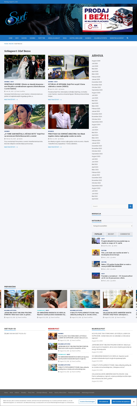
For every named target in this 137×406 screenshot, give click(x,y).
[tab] (98, 234)
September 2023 (97, 154)
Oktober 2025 (96, 87)
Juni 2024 (95, 130)
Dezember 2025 (97, 82)
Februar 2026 (96, 77)
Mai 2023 (95, 164)
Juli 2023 (95, 159)
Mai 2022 (95, 196)
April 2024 (95, 135)
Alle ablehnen (103, 401)
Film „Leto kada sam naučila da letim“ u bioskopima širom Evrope (115, 254)
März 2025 (95, 106)
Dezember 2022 (97, 177)
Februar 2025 (96, 108)
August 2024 (96, 124)
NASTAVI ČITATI (9, 99)
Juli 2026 (95, 63)
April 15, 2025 (54, 89)
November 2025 (97, 85)
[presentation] (128, 287)
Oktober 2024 (96, 119)
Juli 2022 (95, 191)
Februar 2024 (96, 140)
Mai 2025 (95, 100)
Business (88, 38)
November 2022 (97, 180)
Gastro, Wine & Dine (76, 38)
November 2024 (97, 116)
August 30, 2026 (10, 317)
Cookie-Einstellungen (87, 401)
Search (130, 206)
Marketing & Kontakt (117, 38)
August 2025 (96, 92)
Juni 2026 (95, 66)
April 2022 (95, 199)
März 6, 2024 (53, 139)
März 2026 (95, 74)
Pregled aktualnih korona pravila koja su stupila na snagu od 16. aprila (115, 242)
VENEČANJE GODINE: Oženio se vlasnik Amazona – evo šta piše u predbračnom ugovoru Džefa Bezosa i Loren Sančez (24, 86)
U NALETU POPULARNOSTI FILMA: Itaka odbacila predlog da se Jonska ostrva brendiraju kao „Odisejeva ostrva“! (51, 315)
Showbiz (32, 38)
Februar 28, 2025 (11, 139)
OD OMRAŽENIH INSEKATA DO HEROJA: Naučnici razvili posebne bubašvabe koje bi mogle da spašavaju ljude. (18, 315)
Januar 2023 (96, 175)
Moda (65, 38)
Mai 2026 (95, 69)
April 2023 (95, 167)
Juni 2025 (95, 98)
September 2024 (97, 122)
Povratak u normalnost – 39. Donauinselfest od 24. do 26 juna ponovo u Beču (116, 277)
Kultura (24, 38)
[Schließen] (134, 401)
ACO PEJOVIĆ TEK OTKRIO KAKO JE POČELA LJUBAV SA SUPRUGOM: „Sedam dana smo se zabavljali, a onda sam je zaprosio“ (73, 337)
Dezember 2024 (97, 114)
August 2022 (96, 188)
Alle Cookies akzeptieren (121, 401)
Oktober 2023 (96, 151)
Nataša (62, 89)
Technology (8, 310)
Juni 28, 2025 (10, 91)
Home (10, 38)
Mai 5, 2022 (106, 281)
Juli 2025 (95, 95)
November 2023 (97, 148)
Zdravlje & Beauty (54, 38)
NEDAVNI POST (53, 329)
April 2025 (95, 103)
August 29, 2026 (109, 317)
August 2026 (96, 61)
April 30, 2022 (107, 246)
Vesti (17, 38)
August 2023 (96, 156)
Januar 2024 (96, 143)
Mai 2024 (95, 132)
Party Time (41, 38)
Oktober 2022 (96, 183)
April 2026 (95, 71)
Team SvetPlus (20, 91)
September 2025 (97, 90)
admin (115, 246)
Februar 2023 (96, 172)
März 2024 (95, 138)
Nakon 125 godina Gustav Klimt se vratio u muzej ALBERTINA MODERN (116, 265)
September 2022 (97, 185)
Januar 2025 (96, 111)
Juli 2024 (95, 127)
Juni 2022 (95, 193)
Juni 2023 (95, 162)
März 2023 (95, 169)
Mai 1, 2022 (106, 257)
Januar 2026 (96, 79)
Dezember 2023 (97, 146)
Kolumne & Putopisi (100, 38)
